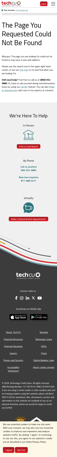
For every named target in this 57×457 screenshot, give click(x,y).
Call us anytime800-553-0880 (28, 168)
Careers (13, 353)
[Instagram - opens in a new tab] (22, 298)
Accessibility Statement (13, 369)
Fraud (43, 353)
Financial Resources (13, 339)
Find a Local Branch (28, 146)
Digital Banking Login (43, 360)
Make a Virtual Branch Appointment (28, 219)
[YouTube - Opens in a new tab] (39, 298)
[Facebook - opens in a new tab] (16, 298)
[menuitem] (11, 3)
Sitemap (44, 332)
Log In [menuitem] (43, 3)
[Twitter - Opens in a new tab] (33, 298)
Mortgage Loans (44, 339)
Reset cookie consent (44, 367)
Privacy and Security (13, 360)
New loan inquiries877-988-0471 (28, 178)
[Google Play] (39, 316)
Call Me (23, 87)
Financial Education (13, 346)
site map (23, 70)
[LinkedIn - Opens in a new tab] (27, 298)
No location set (22, 10)
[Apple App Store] (18, 316)
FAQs (43, 346)
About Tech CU (13, 332)
